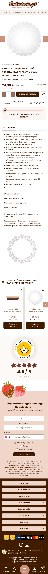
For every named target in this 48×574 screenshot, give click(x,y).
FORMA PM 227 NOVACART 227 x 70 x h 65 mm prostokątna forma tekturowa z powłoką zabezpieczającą (13, 310)
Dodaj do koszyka (27, 94)
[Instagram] (26, 544)
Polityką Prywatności (24, 467)
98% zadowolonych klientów (19, 550)
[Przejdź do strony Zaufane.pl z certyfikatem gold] (24, 349)
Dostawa (24, 522)
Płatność (24, 529)
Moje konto (24, 496)
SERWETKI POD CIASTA (36, 12)
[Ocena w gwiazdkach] (24, 365)
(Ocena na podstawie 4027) (19, 553)
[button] (34, 569)
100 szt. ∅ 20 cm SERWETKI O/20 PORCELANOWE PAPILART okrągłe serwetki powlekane (35, 310)
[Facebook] (21, 544)
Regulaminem (10, 467)
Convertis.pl (32, 562)
